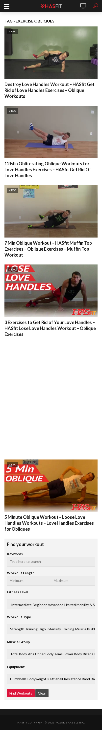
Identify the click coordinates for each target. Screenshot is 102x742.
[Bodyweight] (37, 679)
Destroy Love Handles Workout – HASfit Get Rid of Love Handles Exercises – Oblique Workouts (49, 90)
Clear (42, 693)
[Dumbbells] (18, 679)
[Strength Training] (24, 629)
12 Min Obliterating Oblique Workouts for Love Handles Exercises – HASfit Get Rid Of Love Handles (47, 169)
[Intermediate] (21, 605)
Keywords (15, 554)
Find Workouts (20, 693)
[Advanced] (55, 605)
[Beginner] (39, 605)
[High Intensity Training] (56, 629)
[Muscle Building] (87, 629)
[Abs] (31, 654)
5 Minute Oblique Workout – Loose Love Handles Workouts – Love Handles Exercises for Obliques (49, 523)
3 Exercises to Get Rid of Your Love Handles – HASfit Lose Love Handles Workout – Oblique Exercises (50, 328)
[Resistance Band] (76, 679)
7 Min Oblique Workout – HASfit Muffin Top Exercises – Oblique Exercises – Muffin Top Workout (48, 249)
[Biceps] (88, 654)
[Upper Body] (44, 654)
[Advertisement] (51, 397)
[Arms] (58, 654)
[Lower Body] (72, 654)
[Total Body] (18, 654)
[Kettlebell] (55, 679)
